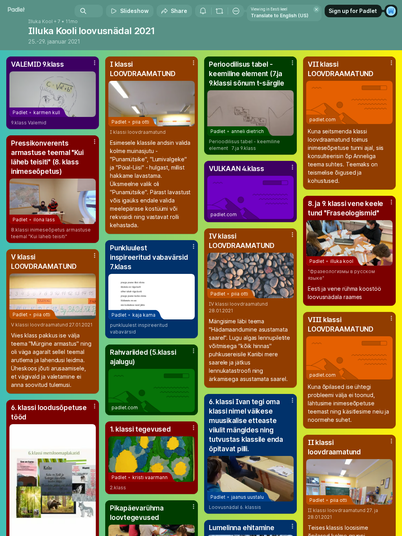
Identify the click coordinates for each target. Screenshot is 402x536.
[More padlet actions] (236, 11)
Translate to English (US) (280, 15)
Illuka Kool (40, 21)
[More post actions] (89, 66)
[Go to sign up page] (391, 11)
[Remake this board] (219, 11)
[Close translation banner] (316, 9)
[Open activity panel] (203, 11)
